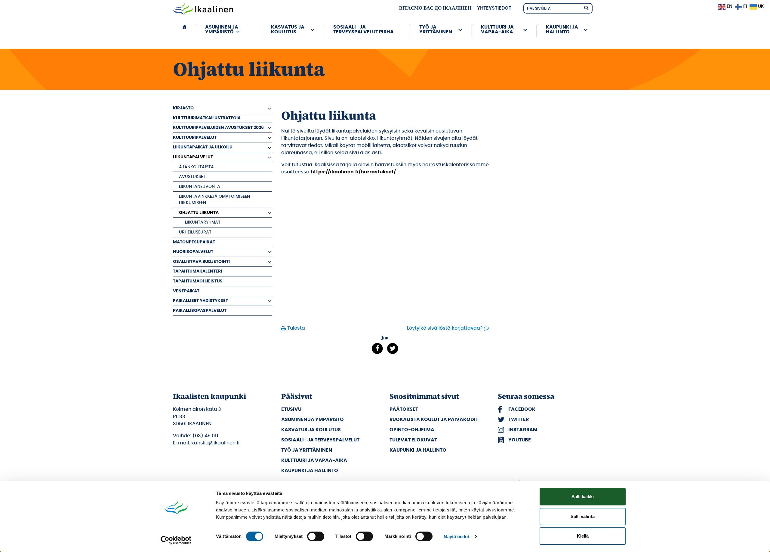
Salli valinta (583, 516)
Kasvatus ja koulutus (311, 429)
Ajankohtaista (196, 167)
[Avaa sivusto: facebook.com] (377, 348)
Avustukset (192, 176)
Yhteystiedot (494, 8)
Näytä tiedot (456, 536)
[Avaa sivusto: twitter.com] (392, 348)
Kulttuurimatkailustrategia (207, 118)
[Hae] (586, 7)
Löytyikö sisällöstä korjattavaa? (445, 328)
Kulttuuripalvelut (195, 137)
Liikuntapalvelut (193, 157)
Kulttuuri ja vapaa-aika (314, 460)
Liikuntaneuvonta (199, 186)
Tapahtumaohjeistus (198, 281)
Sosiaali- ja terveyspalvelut (320, 440)
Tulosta (296, 328)
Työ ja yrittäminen (306, 450)
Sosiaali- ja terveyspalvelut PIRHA (363, 29)
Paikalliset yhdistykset (200, 300)
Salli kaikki (582, 496)
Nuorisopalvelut (193, 251)
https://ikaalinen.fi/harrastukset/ (353, 171)
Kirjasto (183, 108)
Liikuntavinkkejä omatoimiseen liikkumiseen (214, 199)
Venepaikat (186, 291)
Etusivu (291, 409)
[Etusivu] (184, 31)
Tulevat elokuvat (413, 440)
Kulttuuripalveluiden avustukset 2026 (218, 127)
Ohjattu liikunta (199, 212)
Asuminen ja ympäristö (312, 419)
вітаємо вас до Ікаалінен (435, 8)
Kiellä (583, 535)
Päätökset (404, 409)
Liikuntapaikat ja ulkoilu (203, 147)
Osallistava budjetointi (201, 261)
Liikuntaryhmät (202, 222)
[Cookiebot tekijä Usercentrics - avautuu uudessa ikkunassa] (176, 540)
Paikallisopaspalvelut (199, 310)
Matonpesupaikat (194, 242)
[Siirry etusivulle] (203, 9)
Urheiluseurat (195, 232)
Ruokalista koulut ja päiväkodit (434, 419)
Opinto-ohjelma (412, 429)
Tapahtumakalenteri (197, 271)
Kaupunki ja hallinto (309, 470)
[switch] (315, 536)
